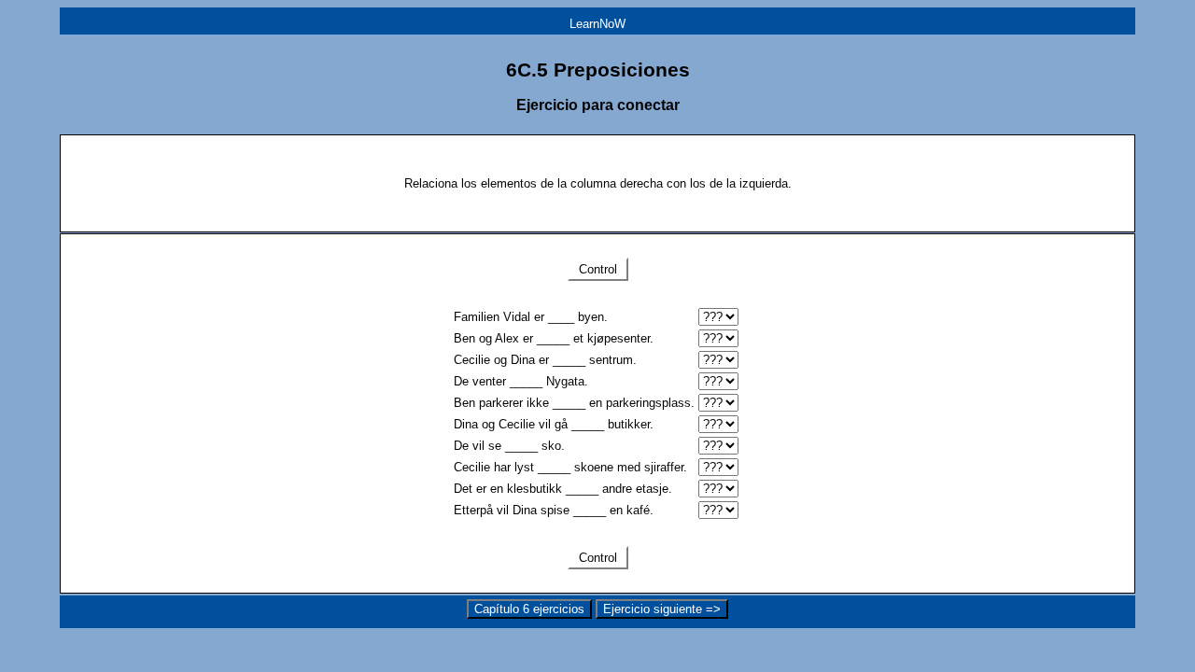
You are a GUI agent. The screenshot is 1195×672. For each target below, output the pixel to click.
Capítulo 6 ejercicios (529, 609)
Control (598, 269)
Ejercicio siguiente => (662, 609)
